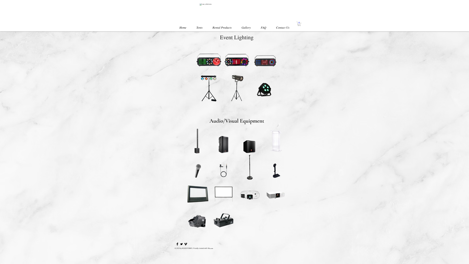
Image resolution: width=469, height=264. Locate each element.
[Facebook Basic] (177, 244)
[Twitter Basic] (181, 244)
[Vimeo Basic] (185, 244)
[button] (299, 24)
